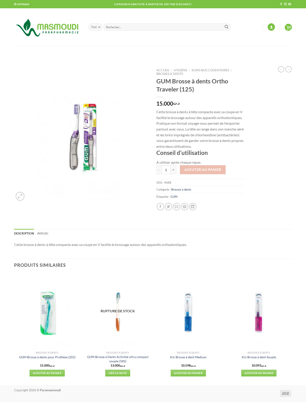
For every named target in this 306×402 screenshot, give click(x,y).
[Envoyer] (226, 27)
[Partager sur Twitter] (168, 206)
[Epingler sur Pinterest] (184, 206)
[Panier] (288, 27)
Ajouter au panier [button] (47, 373)
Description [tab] (24, 233)
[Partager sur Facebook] (160, 206)
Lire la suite (118, 373)
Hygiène (180, 70)
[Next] (291, 329)
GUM (173, 196)
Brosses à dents (169, 74)
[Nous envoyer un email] (289, 4)
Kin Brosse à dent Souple (259, 357)
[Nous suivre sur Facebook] (281, 4)
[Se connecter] (271, 27)
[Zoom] (20, 196)
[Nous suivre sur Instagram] (285, 4)
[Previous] (14, 329)
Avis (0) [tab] (42, 233)
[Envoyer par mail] (176, 206)
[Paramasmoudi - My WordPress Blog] (48, 27)
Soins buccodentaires (210, 70)
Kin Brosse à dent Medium (188, 357)
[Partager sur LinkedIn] (192, 206)
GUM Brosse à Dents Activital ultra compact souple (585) (118, 359)
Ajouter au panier (202, 169)
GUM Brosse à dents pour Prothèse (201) (47, 357)
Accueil (163, 70)
